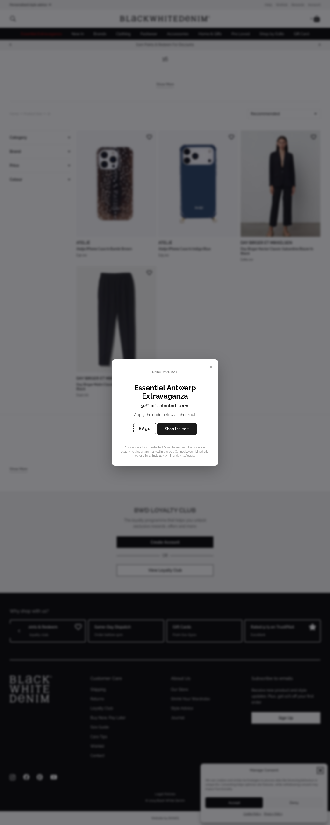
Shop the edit (177, 429)
